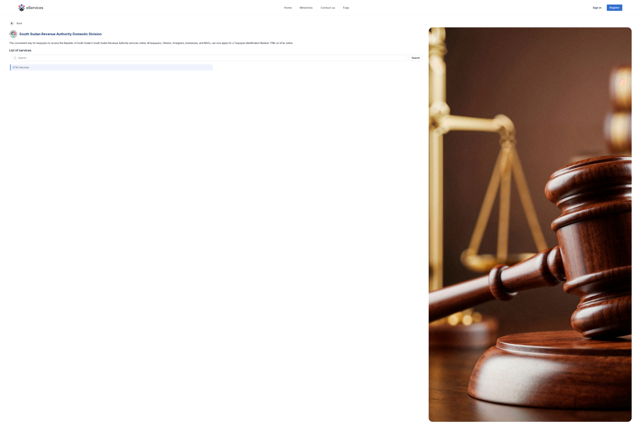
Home (288, 7)
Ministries (306, 7)
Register (614, 7)
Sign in (597, 7)
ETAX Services (21, 67)
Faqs (346, 7)
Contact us (328, 7)
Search (416, 57)
